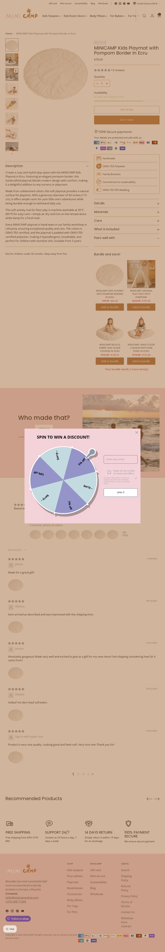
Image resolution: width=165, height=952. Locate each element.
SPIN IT (121, 492)
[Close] (137, 432)
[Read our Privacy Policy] (136, 478)
